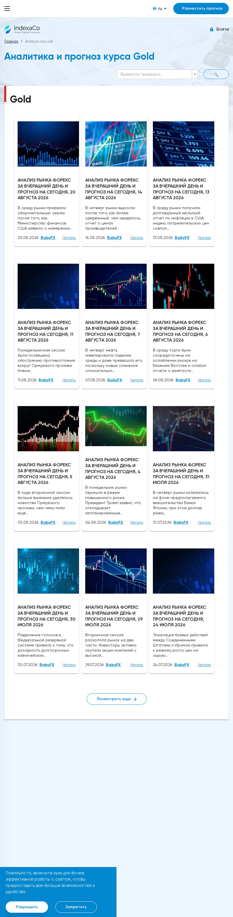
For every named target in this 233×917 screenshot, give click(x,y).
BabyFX (48, 237)
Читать (69, 237)
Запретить (76, 906)
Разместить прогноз (202, 8)
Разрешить (27, 906)
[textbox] (155, 74)
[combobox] (157, 74)
